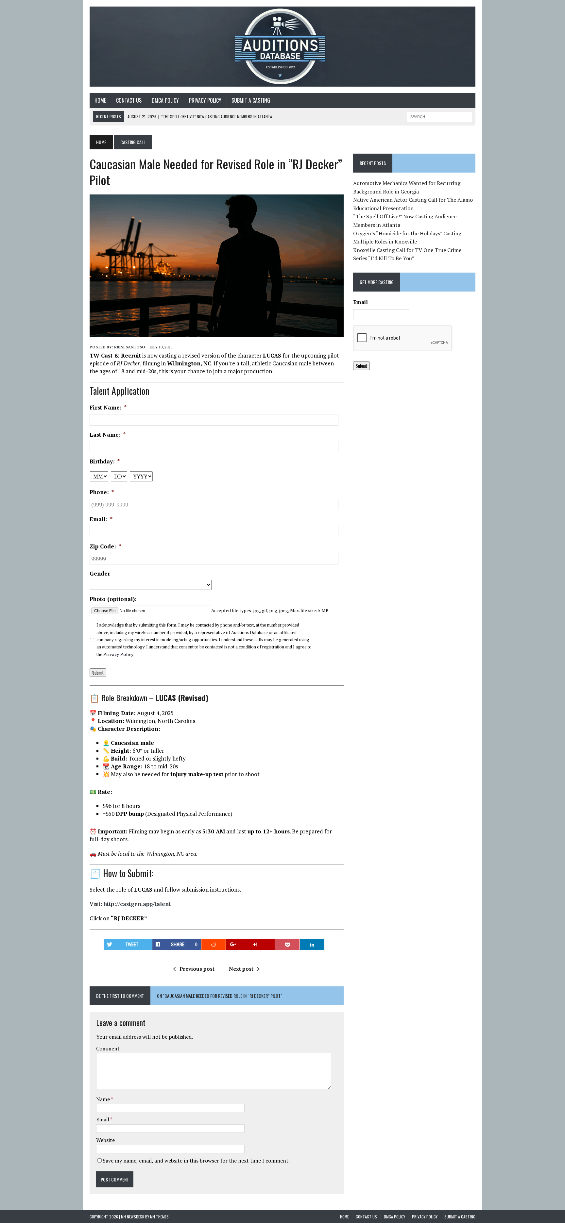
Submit (98, 672)
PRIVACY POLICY (205, 100)
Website (105, 1140)
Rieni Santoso (129, 346)
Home (100, 100)
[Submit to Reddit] (213, 944)
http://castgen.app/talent (137, 904)
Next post (241, 968)
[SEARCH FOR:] (439, 116)
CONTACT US (129, 100)
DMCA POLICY (165, 100)
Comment (108, 1048)
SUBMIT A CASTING (250, 100)
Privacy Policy (118, 654)
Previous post (197, 968)
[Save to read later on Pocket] (287, 944)
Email (103, 1119)
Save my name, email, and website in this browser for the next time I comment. (196, 1160)
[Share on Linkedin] (312, 944)
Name (103, 1099)
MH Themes (159, 1216)
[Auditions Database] (282, 47)
